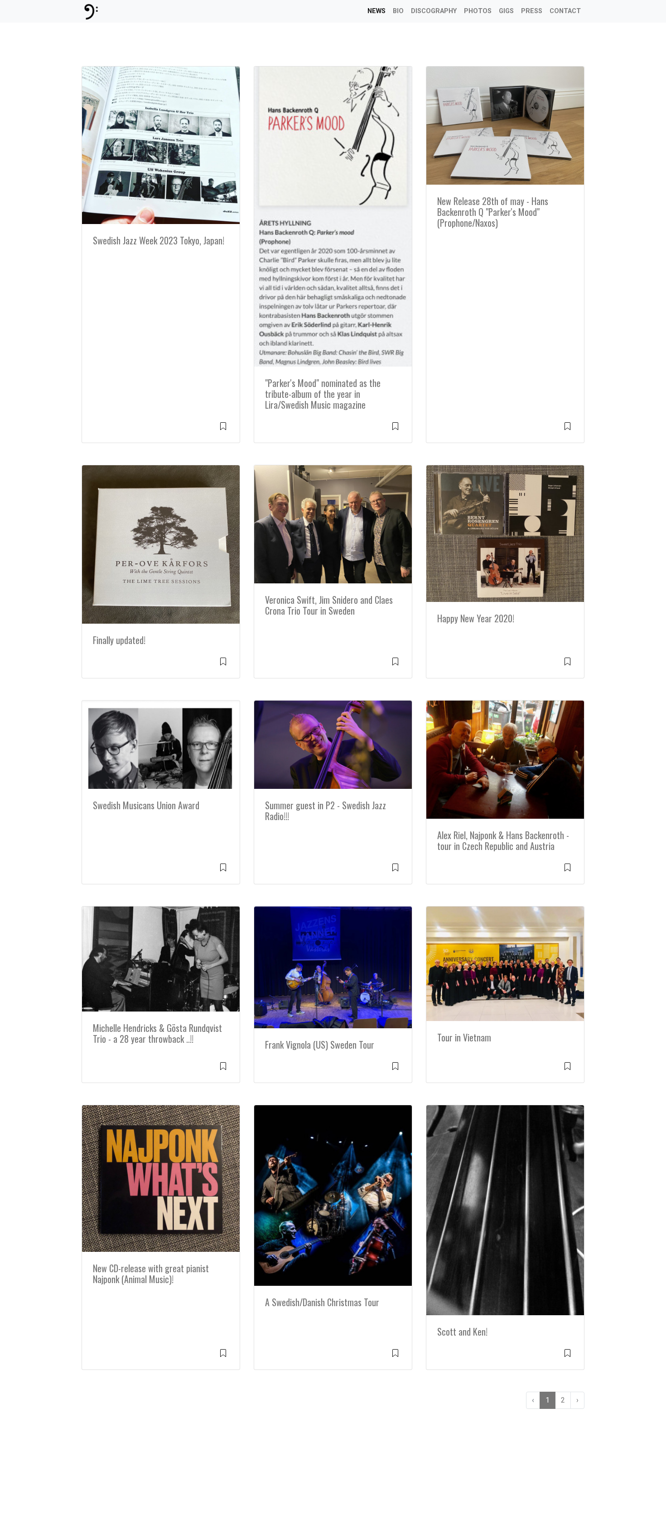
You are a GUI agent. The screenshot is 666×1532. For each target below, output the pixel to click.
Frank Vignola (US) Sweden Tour (319, 1044)
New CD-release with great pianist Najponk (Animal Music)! (151, 1273)
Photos (478, 11)
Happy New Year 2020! (475, 618)
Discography (434, 11)
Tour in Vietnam (464, 1037)
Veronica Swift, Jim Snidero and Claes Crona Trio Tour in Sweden (329, 605)
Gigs (506, 11)
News (376, 11)
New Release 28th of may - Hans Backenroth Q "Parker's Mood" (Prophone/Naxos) (492, 211)
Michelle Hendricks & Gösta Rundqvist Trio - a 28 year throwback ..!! (157, 1033)
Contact (565, 11)
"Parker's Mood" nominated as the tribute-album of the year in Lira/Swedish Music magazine (323, 393)
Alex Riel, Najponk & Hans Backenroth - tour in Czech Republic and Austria (503, 840)
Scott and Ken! (462, 1331)
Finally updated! (119, 640)
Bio (398, 11)
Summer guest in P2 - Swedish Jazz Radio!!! (325, 810)
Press (531, 11)
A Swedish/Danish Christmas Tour (322, 1302)
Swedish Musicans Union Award (146, 805)
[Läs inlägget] (223, 425)
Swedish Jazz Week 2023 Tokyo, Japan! (158, 240)
